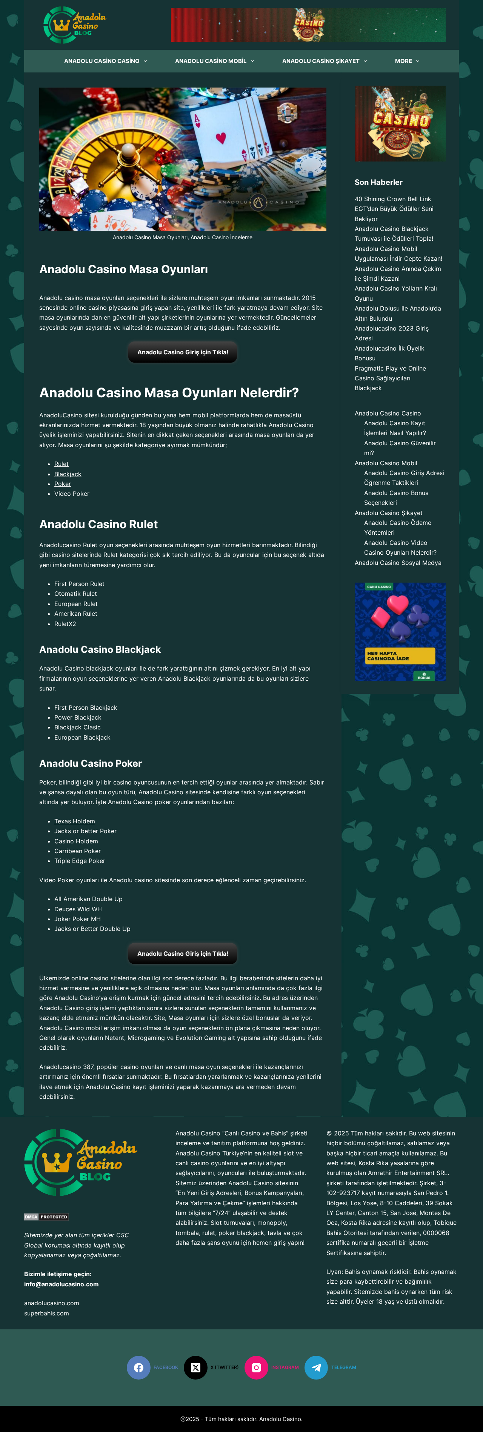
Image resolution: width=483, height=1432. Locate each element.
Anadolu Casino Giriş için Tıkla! (182, 352)
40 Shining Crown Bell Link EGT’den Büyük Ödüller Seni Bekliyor (394, 209)
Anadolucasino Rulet (68, 545)
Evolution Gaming (200, 1037)
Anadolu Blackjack (184, 678)
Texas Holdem (74, 821)
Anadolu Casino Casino (102, 61)
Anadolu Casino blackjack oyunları (88, 668)
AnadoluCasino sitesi (69, 415)
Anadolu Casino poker (139, 802)
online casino (90, 978)
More (403, 61)
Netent (114, 1037)
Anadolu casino (61, 297)
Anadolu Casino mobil (70, 1028)
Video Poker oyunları (69, 880)
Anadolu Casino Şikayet (321, 61)
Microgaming (146, 1037)
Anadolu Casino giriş (68, 1008)
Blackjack (368, 388)
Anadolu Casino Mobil (211, 61)
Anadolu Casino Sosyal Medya (398, 562)
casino (97, 307)
